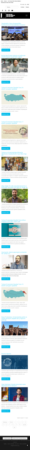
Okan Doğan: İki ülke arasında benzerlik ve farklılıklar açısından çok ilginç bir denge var (14, 186)
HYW (28, 4)
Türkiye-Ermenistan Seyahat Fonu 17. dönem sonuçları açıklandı (12, 122)
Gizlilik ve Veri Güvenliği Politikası (19, 438)
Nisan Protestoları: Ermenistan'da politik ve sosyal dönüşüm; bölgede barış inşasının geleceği (14, 318)
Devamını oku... (5, 50)
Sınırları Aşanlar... (6, 353)
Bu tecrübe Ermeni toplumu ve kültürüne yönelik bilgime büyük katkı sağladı (13, 56)
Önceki (11, 422)
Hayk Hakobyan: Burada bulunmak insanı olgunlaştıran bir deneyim (13, 385)
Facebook (2, 10)
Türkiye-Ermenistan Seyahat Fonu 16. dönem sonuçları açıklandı (12, 88)
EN (23, 4)
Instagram (9, 10)
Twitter (5, 10)
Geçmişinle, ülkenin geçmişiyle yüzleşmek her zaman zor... (14, 252)
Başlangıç (5, 422)
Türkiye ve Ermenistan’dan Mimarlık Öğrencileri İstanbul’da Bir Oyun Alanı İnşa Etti (14, 154)
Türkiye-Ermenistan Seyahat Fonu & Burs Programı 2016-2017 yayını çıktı (13, 220)
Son (14, 427)
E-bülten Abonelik (7, 438)
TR (21, 4)
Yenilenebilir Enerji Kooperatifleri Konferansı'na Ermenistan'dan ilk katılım (13, 24)
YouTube (12, 10)
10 (19, 424)
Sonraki (24, 424)
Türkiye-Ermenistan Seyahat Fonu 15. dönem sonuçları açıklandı (12, 285)
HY (25, 4)
